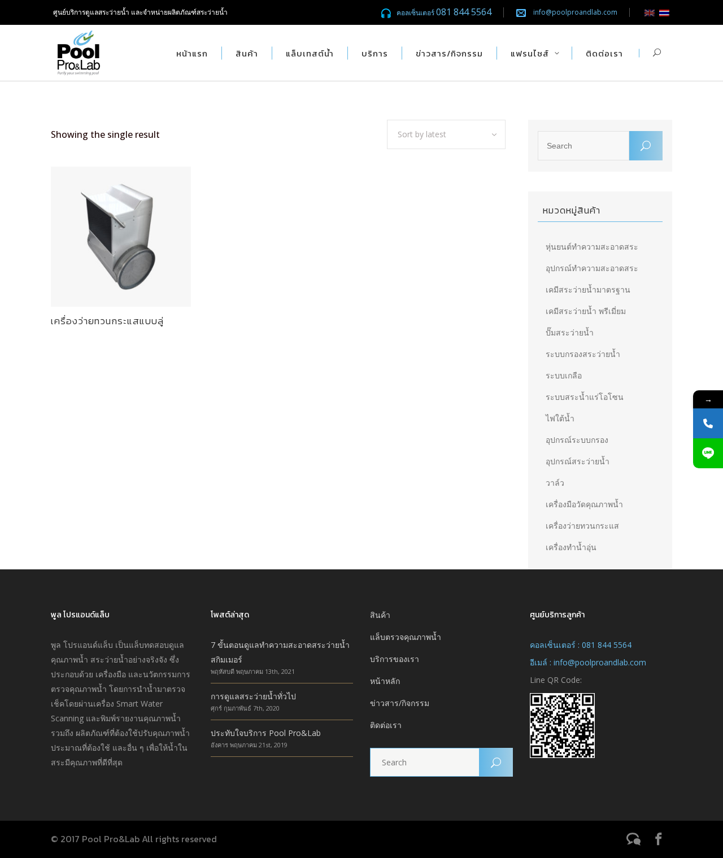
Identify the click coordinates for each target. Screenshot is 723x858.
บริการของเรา (394, 659)
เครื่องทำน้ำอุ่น (571, 547)
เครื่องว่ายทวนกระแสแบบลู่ (107, 320)
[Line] (708, 453)
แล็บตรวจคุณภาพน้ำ (405, 636)
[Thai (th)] (664, 12)
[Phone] (708, 423)
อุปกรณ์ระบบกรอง (577, 439)
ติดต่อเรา (386, 725)
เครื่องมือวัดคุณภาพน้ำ (584, 504)
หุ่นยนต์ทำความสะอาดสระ (592, 246)
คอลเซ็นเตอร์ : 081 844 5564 (580, 644)
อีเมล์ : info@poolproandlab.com (588, 662)
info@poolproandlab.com (575, 12)
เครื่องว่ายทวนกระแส (582, 525)
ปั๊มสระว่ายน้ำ (570, 332)
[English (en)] (649, 12)
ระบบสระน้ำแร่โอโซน (585, 396)
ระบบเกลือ (564, 375)
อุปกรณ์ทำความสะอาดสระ (592, 268)
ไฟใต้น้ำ (560, 418)
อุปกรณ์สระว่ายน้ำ (577, 461)
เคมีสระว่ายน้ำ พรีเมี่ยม (586, 311)
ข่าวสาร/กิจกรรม (399, 703)
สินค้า (380, 614)
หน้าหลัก (385, 681)
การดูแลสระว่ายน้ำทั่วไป (253, 696)
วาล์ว (555, 482)
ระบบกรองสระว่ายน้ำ (583, 354)
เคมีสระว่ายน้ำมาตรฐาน (588, 289)
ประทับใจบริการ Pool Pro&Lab (266, 733)
